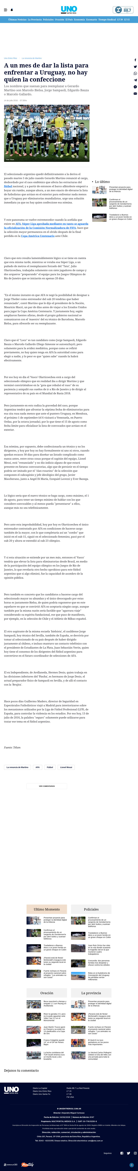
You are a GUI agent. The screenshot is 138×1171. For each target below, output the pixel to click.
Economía (79, 19)
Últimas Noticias (17, 19)
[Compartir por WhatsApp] (135, 73)
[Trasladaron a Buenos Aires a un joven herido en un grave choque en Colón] (112, 218)
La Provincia (35, 19)
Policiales (48, 19)
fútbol (8, 186)
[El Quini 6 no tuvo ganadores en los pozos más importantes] (91, 1043)
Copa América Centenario (38, 236)
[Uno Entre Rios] (69, 10)
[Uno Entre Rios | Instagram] (135, 1153)
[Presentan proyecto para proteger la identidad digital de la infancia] (112, 190)
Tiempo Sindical (107, 19)
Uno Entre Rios (10, 58)
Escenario (91, 19)
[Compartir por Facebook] (135, 60)
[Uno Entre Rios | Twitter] (128, 1153)
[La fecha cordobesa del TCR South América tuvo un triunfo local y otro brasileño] (47, 1055)
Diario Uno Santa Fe (41, 1094)
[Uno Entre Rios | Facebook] (122, 1153)
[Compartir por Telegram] (135, 80)
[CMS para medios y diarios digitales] (10, 1164)
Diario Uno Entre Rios (42, 1091)
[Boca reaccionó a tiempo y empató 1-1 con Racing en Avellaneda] (47, 1004)
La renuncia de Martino (32, 58)
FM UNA (70, 1097)
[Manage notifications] (132, 1165)
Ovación (59, 19)
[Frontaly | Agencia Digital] (25, 1165)
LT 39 (120, 19)
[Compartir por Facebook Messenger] (135, 87)
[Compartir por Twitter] (135, 66)
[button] (5, 10)
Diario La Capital (40, 1088)
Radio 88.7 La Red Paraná (78, 1088)
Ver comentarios (47, 786)
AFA (18, 224)
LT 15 (127, 19)
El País (69, 19)
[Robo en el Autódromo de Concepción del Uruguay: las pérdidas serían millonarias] (91, 976)
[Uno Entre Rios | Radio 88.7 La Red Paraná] (122, 10)
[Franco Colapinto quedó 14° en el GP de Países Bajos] (47, 1043)
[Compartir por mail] (135, 93)
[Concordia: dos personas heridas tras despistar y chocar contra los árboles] (91, 963)
